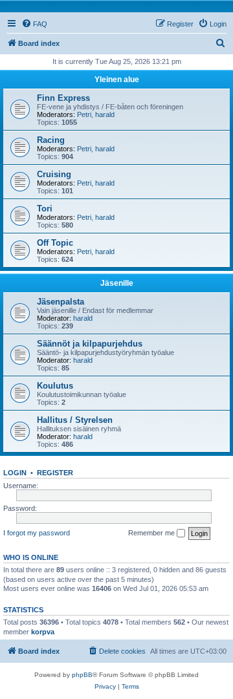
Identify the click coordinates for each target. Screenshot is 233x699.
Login (15, 473)
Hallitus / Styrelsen (75, 420)
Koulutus (55, 386)
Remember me (152, 533)
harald (105, 114)
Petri (84, 114)
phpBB (82, 674)
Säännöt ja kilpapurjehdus (89, 344)
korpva (42, 632)
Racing (51, 140)
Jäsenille (116, 283)
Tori (44, 208)
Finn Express (63, 98)
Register (55, 473)
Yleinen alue (116, 79)
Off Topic (55, 243)
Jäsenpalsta (60, 301)
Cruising (54, 174)
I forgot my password (36, 533)
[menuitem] (34, 24)
